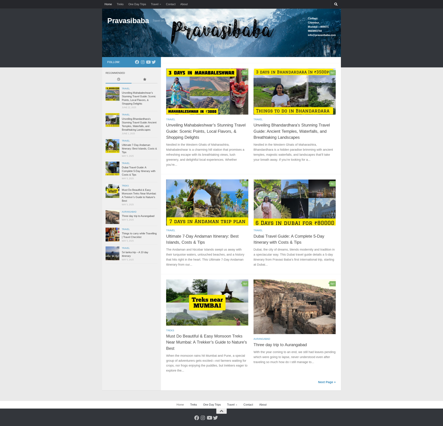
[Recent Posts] (119, 79)
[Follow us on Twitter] (154, 62)
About (184, 4)
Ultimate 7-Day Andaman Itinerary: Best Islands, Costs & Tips (139, 148)
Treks (120, 4)
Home (108, 4)
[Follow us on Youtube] (148, 62)
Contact (170, 4)
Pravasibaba (128, 21)
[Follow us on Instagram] (143, 62)
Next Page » (327, 382)
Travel (155, 4)
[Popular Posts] (144, 79)
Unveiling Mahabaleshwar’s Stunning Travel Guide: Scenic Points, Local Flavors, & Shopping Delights (206, 131)
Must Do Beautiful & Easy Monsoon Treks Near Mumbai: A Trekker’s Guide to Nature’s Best (206, 342)
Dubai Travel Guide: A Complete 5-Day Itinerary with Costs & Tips (138, 171)
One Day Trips (137, 4)
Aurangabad (262, 339)
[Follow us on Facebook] (137, 62)
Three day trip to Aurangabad (280, 345)
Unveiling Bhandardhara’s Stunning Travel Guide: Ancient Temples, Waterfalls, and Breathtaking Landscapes (292, 131)
